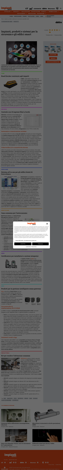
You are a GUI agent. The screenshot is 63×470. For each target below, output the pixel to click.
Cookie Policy (28, 246)
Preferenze (40, 243)
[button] (47, 223)
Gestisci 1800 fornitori (19, 240)
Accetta (23, 243)
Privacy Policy (34, 246)
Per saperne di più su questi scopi (30, 240)
